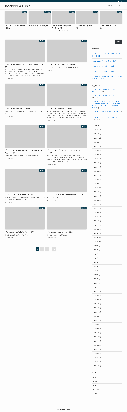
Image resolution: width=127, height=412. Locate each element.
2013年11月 (98, 138)
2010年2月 (97, 308)
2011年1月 (97, 279)
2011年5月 (97, 262)
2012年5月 (97, 212)
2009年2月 (97, 358)
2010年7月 (97, 299)
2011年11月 (97, 237)
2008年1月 (97, 366)
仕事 (96, 381)
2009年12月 (98, 316)
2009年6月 (97, 341)
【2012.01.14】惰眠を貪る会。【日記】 (104, 89)
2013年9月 (97, 146)
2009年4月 (97, 349)
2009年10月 (98, 324)
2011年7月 (97, 254)
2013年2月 (97, 175)
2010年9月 (97, 291)
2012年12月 (98, 183)
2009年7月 (97, 337)
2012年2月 (97, 225)
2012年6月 (97, 208)
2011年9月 (97, 246)
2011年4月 (97, 266)
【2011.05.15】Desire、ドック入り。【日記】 (106, 101)
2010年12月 (98, 283)
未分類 (97, 389)
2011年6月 (97, 258)
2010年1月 (97, 312)
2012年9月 (97, 196)
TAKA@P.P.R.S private (17, 6)
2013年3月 (97, 171)
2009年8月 (97, 333)
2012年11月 (98, 188)
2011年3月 (97, 270)
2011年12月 (98, 233)
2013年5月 (97, 163)
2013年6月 (97, 159)
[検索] (121, 1)
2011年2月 (97, 275)
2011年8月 (97, 250)
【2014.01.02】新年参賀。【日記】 (103, 66)
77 (54, 249)
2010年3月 (97, 304)
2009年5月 (97, 345)
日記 (96, 385)
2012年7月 (97, 204)
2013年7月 (97, 154)
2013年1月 (97, 179)
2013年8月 (97, 150)
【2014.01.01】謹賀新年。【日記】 (103, 71)
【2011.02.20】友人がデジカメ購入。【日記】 (106, 117)
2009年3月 (97, 353)
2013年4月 (97, 167)
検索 (118, 42)
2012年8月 (97, 200)
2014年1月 (97, 130)
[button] (59, 30)
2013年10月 (98, 142)
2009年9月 (97, 328)
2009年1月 (97, 362)
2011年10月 (98, 241)
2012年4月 (97, 217)
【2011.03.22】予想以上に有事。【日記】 (105, 111)
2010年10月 (98, 287)
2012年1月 (97, 229)
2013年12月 (98, 134)
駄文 (96, 394)
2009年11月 (98, 320)
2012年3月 (97, 221)
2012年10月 (98, 192)
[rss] (118, 1)
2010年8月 (97, 295)
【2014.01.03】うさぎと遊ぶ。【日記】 (104, 61)
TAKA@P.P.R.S (96, 92)
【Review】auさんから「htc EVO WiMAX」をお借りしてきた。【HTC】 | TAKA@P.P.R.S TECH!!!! (106, 106)
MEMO (97, 377)
